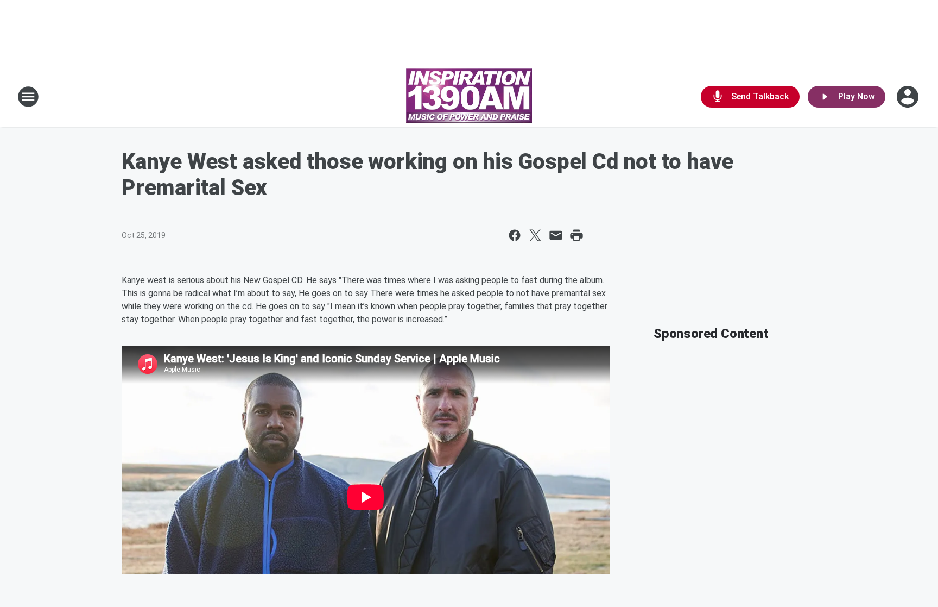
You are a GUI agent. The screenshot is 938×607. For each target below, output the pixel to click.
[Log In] (909, 97)
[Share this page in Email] (555, 235)
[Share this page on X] (535, 235)
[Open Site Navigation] (28, 97)
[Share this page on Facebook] (514, 235)
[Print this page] (576, 235)
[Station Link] (469, 96)
